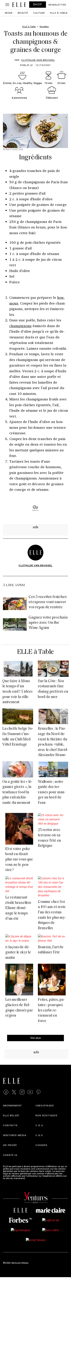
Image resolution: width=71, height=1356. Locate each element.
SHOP (37, 4)
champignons (20, 325)
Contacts (10, 1125)
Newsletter (57, 4)
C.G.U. (40, 1125)
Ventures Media (14, 1135)
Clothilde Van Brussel (38, 59)
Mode (9, 12)
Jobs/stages (45, 1105)
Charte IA (10, 1155)
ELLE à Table (59, 12)
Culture (39, 12)
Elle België (11, 1115)
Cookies (41, 1145)
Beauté (23, 12)
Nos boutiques (47, 1115)
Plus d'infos (32, 1178)
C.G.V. (39, 1135)
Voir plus (35, 1038)
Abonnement (12, 1105)
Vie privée (10, 1145)
